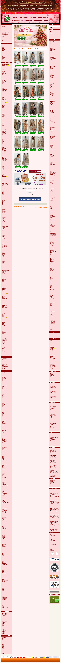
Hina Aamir (52, 115)
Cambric (3, 44)
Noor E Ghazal (4, 510)
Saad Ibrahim (52, 249)
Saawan (3, 553)
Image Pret (51, 121)
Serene (3, 309)
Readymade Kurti (53, 234)
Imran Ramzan (4, 447)
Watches (51, 426)
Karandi (3, 49)
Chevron (3, 119)
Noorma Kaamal (52, 197)
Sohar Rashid (52, 289)
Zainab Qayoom (4, 599)
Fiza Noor (3, 170)
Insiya (3, 186)
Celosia (3, 407)
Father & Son (52, 33)
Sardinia (3, 301)
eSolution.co (38, 661)
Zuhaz (51, 328)
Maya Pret (51, 178)
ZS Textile (3, 351)
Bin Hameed (4, 404)
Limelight (3, 212)
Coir (2, 123)
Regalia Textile (4, 269)
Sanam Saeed (4, 292)
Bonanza (3, 115)
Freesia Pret (52, 104)
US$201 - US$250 (53, 391)
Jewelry (51, 352)
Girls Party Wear (53, 441)
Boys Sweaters (52, 435)
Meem (3, 229)
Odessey (51, 206)
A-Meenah (3, 87)
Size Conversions (53, 468)
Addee (3, 72)
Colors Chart (52, 535)
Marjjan (3, 224)
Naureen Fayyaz (52, 247)
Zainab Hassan (52, 321)
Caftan (51, 343)
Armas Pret (51, 65)
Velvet (3, 58)
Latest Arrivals (52, 541)
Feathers (3, 165)
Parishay (3, 253)
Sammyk (51, 255)
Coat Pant (51, 409)
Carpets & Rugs (52, 483)
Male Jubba (52, 376)
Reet (50, 240)
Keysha (3, 201)
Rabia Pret (51, 224)
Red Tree (51, 238)
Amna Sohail (4, 91)
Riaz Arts (3, 273)
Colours (3, 125)
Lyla (2, 213)
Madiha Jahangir (52, 164)
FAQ (17, 12)
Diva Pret (51, 86)
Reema (51, 241)
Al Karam (3, 82)
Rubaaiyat (3, 536)
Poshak (3, 516)
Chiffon (3, 46)
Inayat (3, 450)
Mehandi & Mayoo (5, 37)
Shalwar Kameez (53, 423)
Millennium (4, 494)
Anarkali (3, 26)
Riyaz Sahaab (52, 243)
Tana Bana (51, 295)
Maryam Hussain (5, 222)
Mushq (3, 239)
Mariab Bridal (4, 35)
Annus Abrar (4, 99)
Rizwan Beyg (52, 245)
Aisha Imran (52, 44)
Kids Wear (52, 457)
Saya (2, 303)
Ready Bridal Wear (53, 233)
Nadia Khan (52, 188)
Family (51, 31)
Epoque (3, 147)
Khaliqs (51, 152)
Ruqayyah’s (4, 278)
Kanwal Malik (4, 197)
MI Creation (4, 231)
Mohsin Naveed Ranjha (6, 233)
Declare (3, 135)
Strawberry (4, 577)
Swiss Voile (3, 57)
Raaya (3, 258)
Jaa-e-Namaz (52, 374)
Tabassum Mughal (5, 580)
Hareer (3, 438)
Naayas (3, 240)
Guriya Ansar (52, 108)
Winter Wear (52, 476)
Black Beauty (4, 28)
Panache (3, 254)
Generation (51, 106)
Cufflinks (51, 411)
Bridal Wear (4, 29)
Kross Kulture (4, 208)
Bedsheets (51, 481)
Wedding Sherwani (53, 427)
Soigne (3, 572)
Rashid (3, 266)
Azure (3, 108)
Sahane (3, 281)
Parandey (51, 361)
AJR (50, 52)
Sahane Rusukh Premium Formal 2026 (54, 490)
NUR (2, 248)
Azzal (3, 391)
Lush (2, 475)
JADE (3, 191)
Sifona (3, 315)
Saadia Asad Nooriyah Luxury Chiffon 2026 (54, 494)
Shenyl (3, 565)
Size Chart (42, 12)
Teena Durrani (4, 582)
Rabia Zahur (52, 226)
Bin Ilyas (3, 114)
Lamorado (3, 209)
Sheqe (3, 569)
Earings (51, 334)
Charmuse (4, 617)
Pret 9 (51, 223)
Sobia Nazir (4, 317)
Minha (3, 230)
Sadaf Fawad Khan (5, 284)
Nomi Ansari (52, 198)
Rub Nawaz (4, 538)
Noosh (3, 243)
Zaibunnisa (51, 319)
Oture (51, 209)
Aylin (3, 389)
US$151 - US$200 (53, 390)
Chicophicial (52, 79)
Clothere (3, 122)
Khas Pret (51, 153)
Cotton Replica (4, 359)
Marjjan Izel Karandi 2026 (54, 514)
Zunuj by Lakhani (5, 353)
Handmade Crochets (53, 351)
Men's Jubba (52, 421)
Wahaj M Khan (52, 311)
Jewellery (51, 456)
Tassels (51, 296)
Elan (2, 140)
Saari (3, 38)
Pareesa (51, 214)
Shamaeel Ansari (52, 276)
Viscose (3, 59)
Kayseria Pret (52, 145)
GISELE (3, 434)
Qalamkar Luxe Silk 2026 (54, 527)
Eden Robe (3, 138)
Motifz (3, 236)
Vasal (3, 589)
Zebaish (3, 344)
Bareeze (3, 110)
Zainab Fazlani (4, 340)
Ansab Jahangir (4, 93)
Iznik (3, 190)
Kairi (50, 140)
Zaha (3, 336)
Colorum (3, 126)
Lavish (3, 474)
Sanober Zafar (52, 259)
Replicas (51, 466)
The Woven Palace (5, 329)
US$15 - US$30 (52, 383)
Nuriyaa (51, 201)
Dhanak (3, 134)
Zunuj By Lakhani (5, 607)
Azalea (3, 107)
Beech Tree (4, 113)
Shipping (36, 12)
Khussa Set (51, 356)
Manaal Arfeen (52, 170)
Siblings (51, 36)
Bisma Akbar (52, 75)
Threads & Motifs (53, 298)
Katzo (51, 143)
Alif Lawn (3, 80)
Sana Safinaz (4, 294)
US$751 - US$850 (53, 398)
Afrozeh (3, 74)
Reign (3, 272)
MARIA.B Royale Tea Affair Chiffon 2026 (53, 505)
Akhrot (51, 46)
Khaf (2, 202)
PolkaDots (51, 219)
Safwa (3, 286)
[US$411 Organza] (17, 113)
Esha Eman (4, 150)
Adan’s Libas (4, 372)
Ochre (51, 444)
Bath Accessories (53, 480)
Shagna (3, 560)
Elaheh (3, 141)
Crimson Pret (52, 80)
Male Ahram (52, 375)
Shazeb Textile (4, 307)
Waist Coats (52, 428)
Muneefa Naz (4, 504)
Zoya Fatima (4, 352)
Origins (51, 208)
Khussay (51, 357)
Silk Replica (4, 367)
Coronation (4, 128)
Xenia (3, 333)
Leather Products (53, 459)
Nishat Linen (4, 247)
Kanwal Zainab (4, 464)
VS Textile (4, 633)
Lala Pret (51, 158)
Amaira (3, 88)
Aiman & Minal (52, 49)
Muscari (3, 238)
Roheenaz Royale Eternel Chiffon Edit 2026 (54, 497)
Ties (50, 425)
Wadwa (3, 587)
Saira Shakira (4, 289)
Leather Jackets (52, 358)
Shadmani (3, 558)
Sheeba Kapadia (4, 564)
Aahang (3, 67)
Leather (3, 52)
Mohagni (3, 234)
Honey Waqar (4, 440)
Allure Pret (51, 55)
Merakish (3, 498)
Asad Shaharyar (4, 384)
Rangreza (3, 261)
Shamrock (3, 561)
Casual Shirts (52, 405)
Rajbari (3, 263)
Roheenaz (3, 274)
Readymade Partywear (53, 235)
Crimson (3, 131)
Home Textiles (52, 455)
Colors (51, 410)
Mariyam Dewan (52, 173)
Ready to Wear (52, 465)
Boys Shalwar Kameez (54, 437)
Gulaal (3, 178)
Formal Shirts (52, 414)
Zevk (3, 350)
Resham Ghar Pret (53, 237)
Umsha (51, 299)
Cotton (3, 47)
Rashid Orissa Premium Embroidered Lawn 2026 (54, 509)
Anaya (3, 27)
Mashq (3, 483)
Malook (51, 167)
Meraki (3, 496)
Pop (50, 220)
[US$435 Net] (17, 63)
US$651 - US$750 (53, 397)
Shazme (3, 306)
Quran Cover (52, 378)
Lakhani (3, 473)
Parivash (51, 215)
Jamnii (3, 454)
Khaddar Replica (5, 360)
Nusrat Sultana (52, 202)
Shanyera (3, 287)
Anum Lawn (4, 96)
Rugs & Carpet (52, 467)
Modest (51, 182)
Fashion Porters (4, 161)
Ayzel (3, 106)
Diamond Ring (52, 347)
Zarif (3, 343)
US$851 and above (53, 400)
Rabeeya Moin (52, 227)
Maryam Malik (52, 175)
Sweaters (51, 424)
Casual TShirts (52, 407)
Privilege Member (53, 544)
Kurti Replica (4, 361)
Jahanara (3, 192)
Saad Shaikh (4, 282)
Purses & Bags (52, 364)
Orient (3, 252)
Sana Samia (4, 295)
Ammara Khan (4, 89)
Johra (3, 195)
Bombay (3, 399)
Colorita (3, 127)
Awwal (3, 104)
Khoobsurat (4, 205)
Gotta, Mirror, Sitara (53, 350)
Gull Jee (3, 177)
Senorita (51, 267)
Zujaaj (51, 329)
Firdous (3, 168)
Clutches (51, 346)
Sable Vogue (4, 279)
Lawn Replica (4, 363)
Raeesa (3, 260)
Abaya (51, 340)
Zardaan (3, 593)
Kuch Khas (3, 469)
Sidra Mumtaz (52, 282)
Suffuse (3, 321)
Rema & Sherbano (53, 232)
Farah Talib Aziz (4, 158)
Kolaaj (51, 154)
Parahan (51, 211)
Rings (50, 336)
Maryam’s (3, 490)
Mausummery (4, 225)
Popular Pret (52, 222)
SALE (51, 545)
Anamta (3, 95)
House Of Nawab (4, 441)
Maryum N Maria (5, 226)
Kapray (51, 141)
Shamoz (51, 275)
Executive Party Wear (5, 32)
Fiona (3, 167)
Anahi (3, 97)
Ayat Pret (51, 70)
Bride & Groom (4, 31)
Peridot (3, 255)
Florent (3, 173)
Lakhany (3, 211)
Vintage (51, 305)
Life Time (51, 159)
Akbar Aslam (4, 79)
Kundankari (4, 470)
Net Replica (4, 365)
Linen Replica (4, 364)
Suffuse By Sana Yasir (5, 578)
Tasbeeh (51, 380)
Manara (3, 219)
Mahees (3, 216)
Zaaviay (3, 592)
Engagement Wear (5, 34)
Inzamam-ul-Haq (52, 127)
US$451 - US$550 (53, 395)
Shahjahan (51, 270)
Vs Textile (3, 331)
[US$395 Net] (17, 164)
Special (51, 470)
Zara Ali (3, 341)
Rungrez (3, 277)
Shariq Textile (4, 305)
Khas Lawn (4, 203)
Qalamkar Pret (52, 225)
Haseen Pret (52, 112)
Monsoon (3, 235)
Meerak (3, 228)
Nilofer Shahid (4, 246)
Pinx (50, 218)
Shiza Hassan (4, 312)
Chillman (3, 121)
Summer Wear (52, 473)
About (8, 12)
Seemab (51, 266)
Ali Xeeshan (4, 81)
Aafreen (3, 66)
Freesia (3, 174)
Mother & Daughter (53, 35)
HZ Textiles (4, 443)
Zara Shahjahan (4, 338)
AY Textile (3, 105)
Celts (2, 117)
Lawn (3, 51)
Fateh (3, 426)
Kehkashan (51, 147)
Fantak (3, 156)
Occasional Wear (53, 422)
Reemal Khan (4, 530)
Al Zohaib (3, 83)
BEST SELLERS (5, 65)
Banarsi (51, 341)
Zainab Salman (52, 322)
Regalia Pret (52, 229)
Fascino (3, 429)
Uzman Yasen (52, 301)
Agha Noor (51, 43)
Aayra (3, 70)
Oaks (50, 203)
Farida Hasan (52, 95)
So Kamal (3, 318)
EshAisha (3, 153)
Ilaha (50, 118)
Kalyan (3, 199)
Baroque (3, 112)
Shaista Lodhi (52, 269)
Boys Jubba (52, 433)
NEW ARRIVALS (5, 64)
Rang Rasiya (4, 265)
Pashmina (3, 55)
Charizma (3, 118)
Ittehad (3, 187)
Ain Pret (51, 50)
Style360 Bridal (4, 40)
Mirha (3, 623)
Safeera (3, 542)
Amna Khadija (4, 90)
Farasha (3, 157)
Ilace (50, 119)
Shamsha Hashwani (53, 272)
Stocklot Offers (52, 472)
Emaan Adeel (4, 144)
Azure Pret (51, 68)
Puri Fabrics (4, 256)
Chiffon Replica (4, 358)
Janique (3, 456)
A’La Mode (4, 381)
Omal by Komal (52, 205)
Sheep (51, 279)
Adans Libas (4, 73)
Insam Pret (51, 126)
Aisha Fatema (52, 51)
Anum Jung (51, 62)
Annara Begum (4, 92)
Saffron (3, 280)
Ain (2, 75)
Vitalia (3, 330)
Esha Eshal (4, 151)
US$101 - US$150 (53, 388)
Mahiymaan (4, 217)
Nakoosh (51, 189)
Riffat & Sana (52, 242)
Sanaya (3, 297)
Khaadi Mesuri (52, 355)
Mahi (3, 479)
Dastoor (3, 411)
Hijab (51, 373)
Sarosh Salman (52, 262)
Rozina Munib (52, 246)
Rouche (3, 534)
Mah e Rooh (4, 477)
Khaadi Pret (52, 149)
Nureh (3, 249)
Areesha (3, 382)
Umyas (3, 584)
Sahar (3, 299)
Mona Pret (51, 185)
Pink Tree (51, 217)
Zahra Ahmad (4, 335)
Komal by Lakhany (5, 207)
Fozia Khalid (52, 103)
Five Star (3, 169)
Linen (3, 54)
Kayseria (3, 200)
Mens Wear (52, 460)
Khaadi (3, 204)
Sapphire (3, 300)
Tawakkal (3, 326)
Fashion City (4, 160)
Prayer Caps (52, 377)
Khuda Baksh (52, 148)
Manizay (3, 227)
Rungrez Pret (52, 244)
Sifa (2, 314)
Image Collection (5, 184)
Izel (2, 188)
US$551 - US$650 (53, 396)
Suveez (3, 324)
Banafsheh (3, 109)
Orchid (3, 251)
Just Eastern (52, 137)
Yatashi (3, 591)
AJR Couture (4, 78)
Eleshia (3, 136)
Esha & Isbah (4, 152)
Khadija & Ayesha (53, 150)
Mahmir (3, 481)
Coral (3, 124)
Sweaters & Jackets (53, 366)
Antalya (51, 60)
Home (3, 12)
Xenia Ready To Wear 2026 (54, 524)
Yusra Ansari (52, 310)
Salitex (3, 291)
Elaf (2, 139)
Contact (12, 12)
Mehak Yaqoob (4, 493)
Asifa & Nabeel (4, 101)
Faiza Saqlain (4, 164)
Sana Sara (3, 296)
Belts (51, 404)
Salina (3, 290)
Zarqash (3, 342)
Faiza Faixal (4, 162)
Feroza (3, 166)
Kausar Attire (52, 146)
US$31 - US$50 (52, 385)
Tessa (3, 327)
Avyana (3, 395)
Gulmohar (3, 437)
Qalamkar (3, 257)
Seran (3, 304)
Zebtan (3, 345)
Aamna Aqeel (4, 613)
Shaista (3, 308)
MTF (3, 237)
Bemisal (3, 402)
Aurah (51, 69)
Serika (3, 557)
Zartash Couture (52, 315)
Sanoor (3, 549)
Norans (3, 244)
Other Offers (52, 461)
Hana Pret (51, 111)
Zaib (50, 317)
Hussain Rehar (4, 183)
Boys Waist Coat (53, 436)
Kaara (51, 139)
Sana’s (51, 260)
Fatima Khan (52, 94)
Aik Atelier (3, 76)
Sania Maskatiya (4, 298)
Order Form (30, 12)
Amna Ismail (52, 57)
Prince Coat (52, 418)
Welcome (48, 12)
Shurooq (3, 313)
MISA (3, 495)
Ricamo (3, 533)
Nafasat (3, 507)
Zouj (2, 605)
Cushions (51, 485)
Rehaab (3, 526)
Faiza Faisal (4, 423)
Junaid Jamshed (4, 196)
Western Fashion (53, 475)
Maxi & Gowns (4, 36)
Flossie (3, 431)
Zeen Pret (51, 325)
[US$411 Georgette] (25, 130)
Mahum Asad (4, 478)
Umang (3, 586)
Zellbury (3, 347)
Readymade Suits (52, 236)
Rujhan (3, 275)
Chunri (51, 342)
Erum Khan (4, 148)
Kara (3, 461)
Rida (3, 649)
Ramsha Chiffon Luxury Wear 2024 (20, 206)
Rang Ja (51, 228)
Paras (51, 213)
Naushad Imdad (4, 508)
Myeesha (3, 505)
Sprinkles (51, 290)
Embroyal (3, 417)
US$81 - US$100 (53, 387)
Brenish (3, 116)
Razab (3, 268)
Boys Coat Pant (52, 438)
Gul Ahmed (4, 176)
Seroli (3, 310)
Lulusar (51, 163)
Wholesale (54, 12)
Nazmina (51, 191)
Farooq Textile (4, 159)
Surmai (3, 323)
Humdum (3, 182)
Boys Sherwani (52, 439)
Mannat (51, 169)
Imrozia (3, 185)
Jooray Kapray (52, 135)
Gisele (3, 175)
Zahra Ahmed (52, 316)
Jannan (3, 455)
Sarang (3, 551)
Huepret (51, 117)
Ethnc (51, 92)
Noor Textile (4, 512)
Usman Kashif (4, 332)
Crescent (3, 130)
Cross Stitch (4, 133)
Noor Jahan (4, 511)
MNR (50, 181)
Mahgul (51, 165)
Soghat (3, 575)
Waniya (51, 306)
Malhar (3, 645)
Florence (3, 171)
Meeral (3, 214)
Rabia (3, 262)
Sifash (51, 285)
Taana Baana (4, 325)
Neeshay (3, 242)
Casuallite (51, 77)
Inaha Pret (51, 124)
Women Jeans (52, 354)
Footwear (51, 452)
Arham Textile (4, 100)
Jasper (3, 193)
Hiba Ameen (4, 439)
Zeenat (3, 604)
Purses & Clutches (53, 464)
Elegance (3, 142)
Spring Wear (52, 471)
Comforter (52, 484)
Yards (3, 334)
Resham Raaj (4, 529)
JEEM (3, 459)
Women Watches (52, 368)
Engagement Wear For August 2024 (41, 207)
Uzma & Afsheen (52, 302)
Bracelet (51, 333)
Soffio (50, 287)
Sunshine (3, 322)
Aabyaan (3, 71)
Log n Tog (51, 162)
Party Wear (52, 462)
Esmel (3, 149)
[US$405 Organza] (41, 130)
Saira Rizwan (4, 288)
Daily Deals (52, 538)
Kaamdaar (51, 144)
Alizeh (3, 85)
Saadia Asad (4, 283)
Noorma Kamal (4, 245)
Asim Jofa (3, 103)
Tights (51, 367)
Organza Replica (5, 366)
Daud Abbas (52, 83)
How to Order (23, 12)
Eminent (3, 146)
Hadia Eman (4, 179)
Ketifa (3, 467)
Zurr (2, 608)
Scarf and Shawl (52, 365)
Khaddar (3, 50)
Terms (51, 549)
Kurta (51, 416)
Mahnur (3, 218)
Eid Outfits (51, 348)
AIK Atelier (4, 376)
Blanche (3, 403)
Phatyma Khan (52, 216)
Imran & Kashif (52, 122)
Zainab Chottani (4, 339)
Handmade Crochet (53, 454)
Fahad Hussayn (4, 155)
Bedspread (52, 482)
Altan (3, 84)
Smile (3, 316)
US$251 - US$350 (53, 392)
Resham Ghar (4, 271)
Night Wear (51, 360)
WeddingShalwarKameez (54, 430)
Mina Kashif (52, 180)
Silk (2, 56)
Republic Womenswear (5, 270)
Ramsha (3, 264)
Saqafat (3, 554)
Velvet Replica (4, 368)
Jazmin (3, 194)
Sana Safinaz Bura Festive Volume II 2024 (26, 49)
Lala (2, 210)
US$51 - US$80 (52, 386)
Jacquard (3, 48)
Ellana (3, 143)
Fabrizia (3, 425)
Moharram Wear (52, 359)
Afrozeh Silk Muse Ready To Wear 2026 (54, 522)
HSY (2, 442)
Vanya (51, 303)
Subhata (3, 320)
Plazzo (51, 363)
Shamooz (3, 562)
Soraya (3, 571)
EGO (50, 87)
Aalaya (3, 69)
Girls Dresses (52, 440)
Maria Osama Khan (5, 221)
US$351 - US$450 (53, 393)
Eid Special (52, 451)
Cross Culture (4, 132)
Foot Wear (51, 349)
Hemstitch (3, 181)
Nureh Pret (51, 200)
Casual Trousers (53, 406)
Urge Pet (51, 308)
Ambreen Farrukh (53, 58)
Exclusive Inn (52, 93)
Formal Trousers (53, 415)
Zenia (3, 348)
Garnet (51, 105)
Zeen (2, 349)
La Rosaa (51, 156)
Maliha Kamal (4, 484)
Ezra (2, 422)
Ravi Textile (4, 647)
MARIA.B (3, 220)
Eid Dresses (4, 33)
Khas (3, 466)
